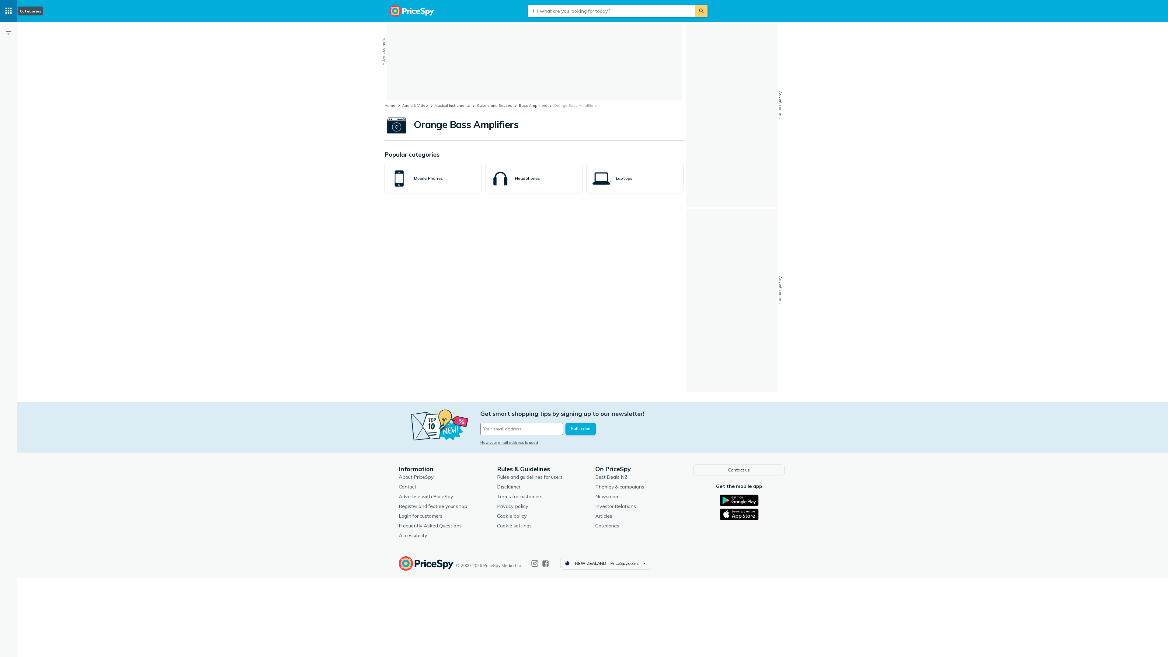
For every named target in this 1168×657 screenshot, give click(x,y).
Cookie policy (512, 516)
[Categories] (8, 11)
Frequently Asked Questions (430, 526)
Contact (407, 487)
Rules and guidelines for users (530, 477)
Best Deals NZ (611, 477)
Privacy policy (512, 506)
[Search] (701, 11)
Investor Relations (615, 506)
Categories (607, 526)
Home (389, 105)
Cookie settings (514, 526)
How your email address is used (509, 442)
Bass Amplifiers (533, 105)
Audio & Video (415, 105)
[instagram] (535, 563)
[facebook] (545, 563)
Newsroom (607, 496)
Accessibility (413, 535)
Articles (603, 516)
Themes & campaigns (619, 487)
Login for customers (421, 516)
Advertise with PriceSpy (426, 496)
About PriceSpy (416, 477)
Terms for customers (519, 496)
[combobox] (611, 11)
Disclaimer (508, 487)
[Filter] (8, 33)
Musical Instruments (452, 105)
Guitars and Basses (494, 105)
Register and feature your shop (433, 506)
